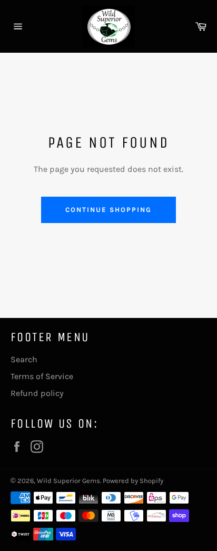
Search (24, 359)
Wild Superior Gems (68, 481)
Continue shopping (108, 210)
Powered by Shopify (133, 481)
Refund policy (37, 393)
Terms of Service (42, 376)
